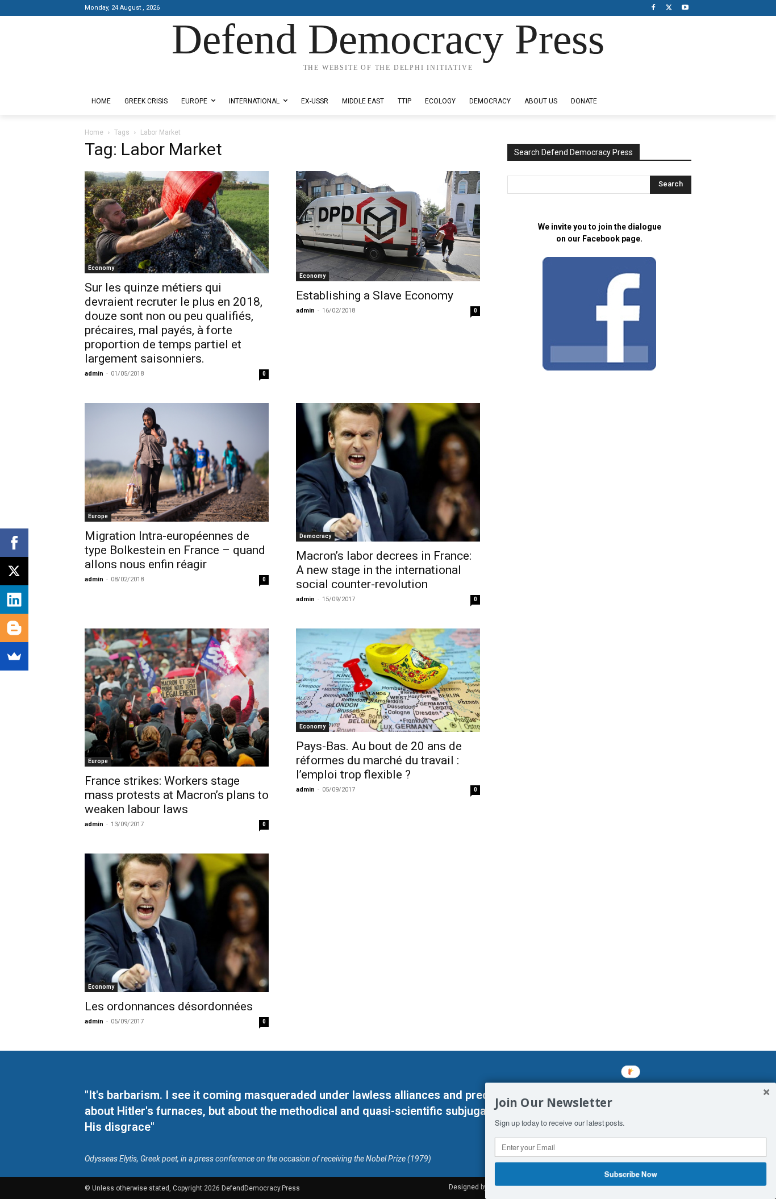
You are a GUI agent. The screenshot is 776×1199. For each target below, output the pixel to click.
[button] (630, 1102)
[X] (668, 8)
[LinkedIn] (14, 599)
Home (94, 132)
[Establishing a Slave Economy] (388, 226)
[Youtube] (684, 8)
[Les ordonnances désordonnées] (177, 923)
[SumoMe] (14, 656)
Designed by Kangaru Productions (129, 79)
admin (94, 373)
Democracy (315, 536)
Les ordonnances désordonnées (169, 1006)
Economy (101, 268)
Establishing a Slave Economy (374, 295)
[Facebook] (653, 8)
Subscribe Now (630, 1173)
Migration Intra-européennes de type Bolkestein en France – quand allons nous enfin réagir (175, 550)
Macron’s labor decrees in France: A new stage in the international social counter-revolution (384, 570)
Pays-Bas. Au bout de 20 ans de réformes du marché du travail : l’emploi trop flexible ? (379, 760)
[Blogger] (14, 628)
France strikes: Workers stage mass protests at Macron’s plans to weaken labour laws (177, 795)
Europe (98, 516)
